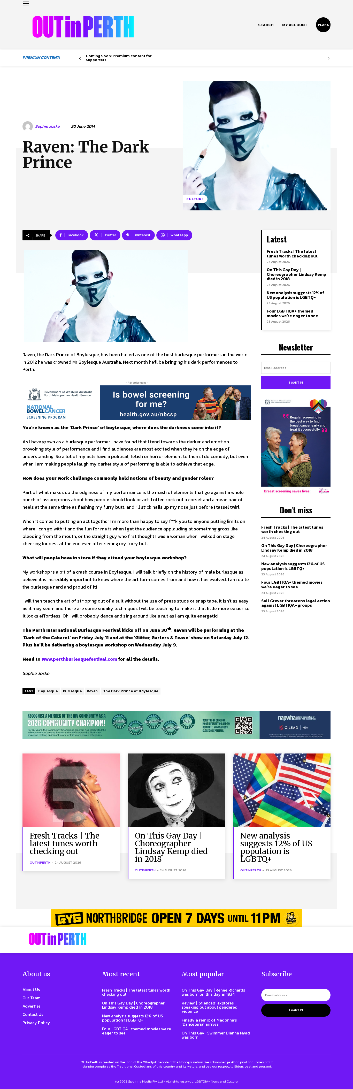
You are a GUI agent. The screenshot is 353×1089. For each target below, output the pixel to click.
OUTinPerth (40, 862)
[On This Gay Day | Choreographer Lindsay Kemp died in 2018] (176, 790)
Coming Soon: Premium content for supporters (119, 58)
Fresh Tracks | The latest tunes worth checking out (292, 253)
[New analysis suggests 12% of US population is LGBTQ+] (282, 790)
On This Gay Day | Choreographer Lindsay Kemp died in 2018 (296, 274)
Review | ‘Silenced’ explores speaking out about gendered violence (209, 1007)
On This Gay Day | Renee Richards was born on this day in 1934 (213, 992)
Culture (195, 198)
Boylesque (48, 691)
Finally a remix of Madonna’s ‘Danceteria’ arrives (209, 1022)
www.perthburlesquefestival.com (79, 659)
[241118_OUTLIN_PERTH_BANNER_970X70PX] (176, 918)
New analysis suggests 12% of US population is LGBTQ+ (295, 295)
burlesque (72, 691)
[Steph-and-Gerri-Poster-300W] (296, 446)
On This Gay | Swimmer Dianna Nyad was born (216, 1035)
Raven (92, 691)
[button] (265, 24)
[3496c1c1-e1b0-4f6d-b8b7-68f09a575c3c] (176, 725)
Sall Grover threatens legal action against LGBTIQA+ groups (295, 603)
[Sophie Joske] (28, 126)
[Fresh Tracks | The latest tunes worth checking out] (71, 790)
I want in (296, 382)
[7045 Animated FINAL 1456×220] (136, 402)
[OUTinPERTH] (83, 27)
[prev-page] (80, 58)
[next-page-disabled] (328, 58)
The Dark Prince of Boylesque (130, 691)
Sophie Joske (47, 126)
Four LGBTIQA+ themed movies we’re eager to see (292, 313)
